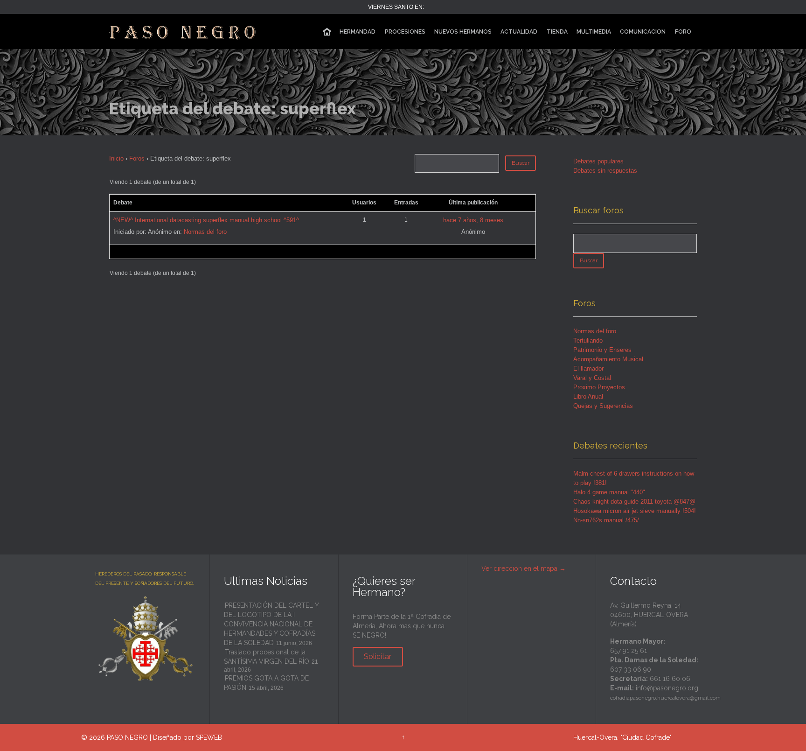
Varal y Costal (592, 377)
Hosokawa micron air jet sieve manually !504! (634, 510)
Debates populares (598, 161)
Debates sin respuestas (605, 170)
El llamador (588, 368)
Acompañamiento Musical (608, 359)
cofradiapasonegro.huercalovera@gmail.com (665, 698)
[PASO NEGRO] (183, 31)
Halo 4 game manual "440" (609, 492)
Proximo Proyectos (599, 387)
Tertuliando (588, 340)
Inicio (116, 158)
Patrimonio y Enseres (602, 349)
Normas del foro (205, 231)
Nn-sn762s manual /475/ (606, 520)
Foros (137, 158)
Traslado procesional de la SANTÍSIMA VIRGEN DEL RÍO (266, 656)
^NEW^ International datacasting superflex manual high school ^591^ (206, 220)
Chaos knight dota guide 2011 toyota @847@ (634, 501)
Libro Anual (588, 396)
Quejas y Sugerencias (603, 405)
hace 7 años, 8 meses (473, 220)
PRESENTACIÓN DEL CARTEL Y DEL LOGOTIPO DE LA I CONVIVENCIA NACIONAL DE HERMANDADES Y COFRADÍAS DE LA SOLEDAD (271, 624)
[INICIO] (327, 32)
